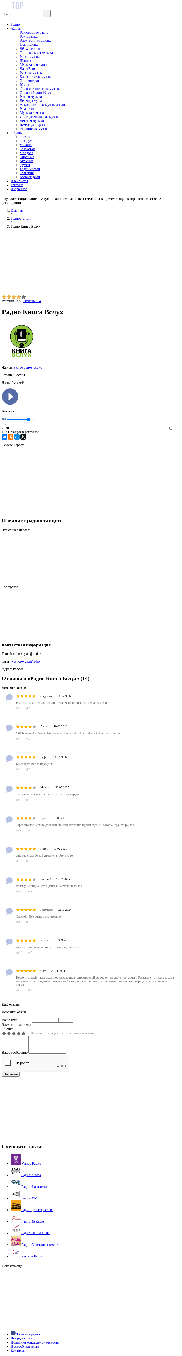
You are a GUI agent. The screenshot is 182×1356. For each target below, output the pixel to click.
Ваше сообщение (15, 1052)
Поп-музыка (29, 44)
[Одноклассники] (10, 437)
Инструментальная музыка (40, 117)
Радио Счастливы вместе (40, 1245)
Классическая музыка (36, 76)
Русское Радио (32, 1256)
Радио (15, 24)
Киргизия (27, 157)
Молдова (26, 153)
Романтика (28, 109)
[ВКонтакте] (4, 437)
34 (21, 830)
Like (177, 428)
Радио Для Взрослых (37, 1210)
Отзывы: (32, 301)
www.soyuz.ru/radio (25, 661)
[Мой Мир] (17, 437)
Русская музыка (32, 72)
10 (21, 952)
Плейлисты (19, 181)
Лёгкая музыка (31, 48)
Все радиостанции (25, 1338)
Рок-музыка (29, 36)
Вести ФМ (29, 1198)
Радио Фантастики (35, 1187)
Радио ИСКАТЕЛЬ (35, 1233)
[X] (23, 437)
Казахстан (27, 149)
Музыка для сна (32, 113)
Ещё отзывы (11, 1004)
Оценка (7, 1029)
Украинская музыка (34, 129)
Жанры (16, 28)
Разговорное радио (34, 32)
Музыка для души (33, 64)
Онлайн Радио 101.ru (36, 93)
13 (21, 990)
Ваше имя (9, 1020)
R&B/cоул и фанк (33, 125)
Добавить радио (28, 1334)
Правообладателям (25, 1346)
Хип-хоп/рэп (29, 81)
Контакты (18, 1350)
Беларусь (26, 141)
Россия (25, 137)
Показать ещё (12, 1266)
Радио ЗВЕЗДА (32, 1221)
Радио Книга (31, 1175)
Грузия (25, 165)
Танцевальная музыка (36, 52)
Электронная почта (16, 1024)
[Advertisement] (91, 263)
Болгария (27, 173)
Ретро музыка (30, 56)
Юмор (24, 85)
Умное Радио (31, 1163)
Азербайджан (30, 177)
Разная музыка (31, 97)
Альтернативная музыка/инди (42, 105)
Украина (26, 145)
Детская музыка (32, 121)
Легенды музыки (33, 101)
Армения (26, 161)
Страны (16, 133)
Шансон (26, 60)
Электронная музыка (35, 40)
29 (21, 891)
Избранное (19, 189)
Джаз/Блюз (28, 68)
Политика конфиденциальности (35, 1342)
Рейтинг (17, 185)
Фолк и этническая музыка (40, 89)
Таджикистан (30, 169)
